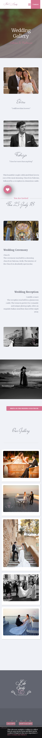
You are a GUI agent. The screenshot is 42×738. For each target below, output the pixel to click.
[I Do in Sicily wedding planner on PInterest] (30, 721)
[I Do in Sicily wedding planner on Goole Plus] (21, 721)
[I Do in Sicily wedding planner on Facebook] (12, 721)
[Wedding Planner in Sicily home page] (21, 687)
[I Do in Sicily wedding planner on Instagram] (25, 721)
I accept (11, 724)
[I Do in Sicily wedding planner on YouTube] (16, 721)
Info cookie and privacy (17, 735)
